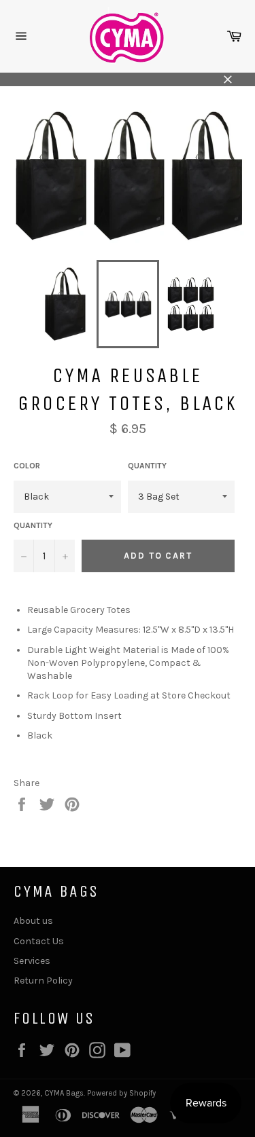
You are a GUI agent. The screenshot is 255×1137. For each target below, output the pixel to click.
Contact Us (39, 941)
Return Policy (43, 980)
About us (33, 921)
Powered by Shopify (121, 1093)
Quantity (147, 465)
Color (27, 465)
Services (32, 961)
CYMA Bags (64, 1093)
